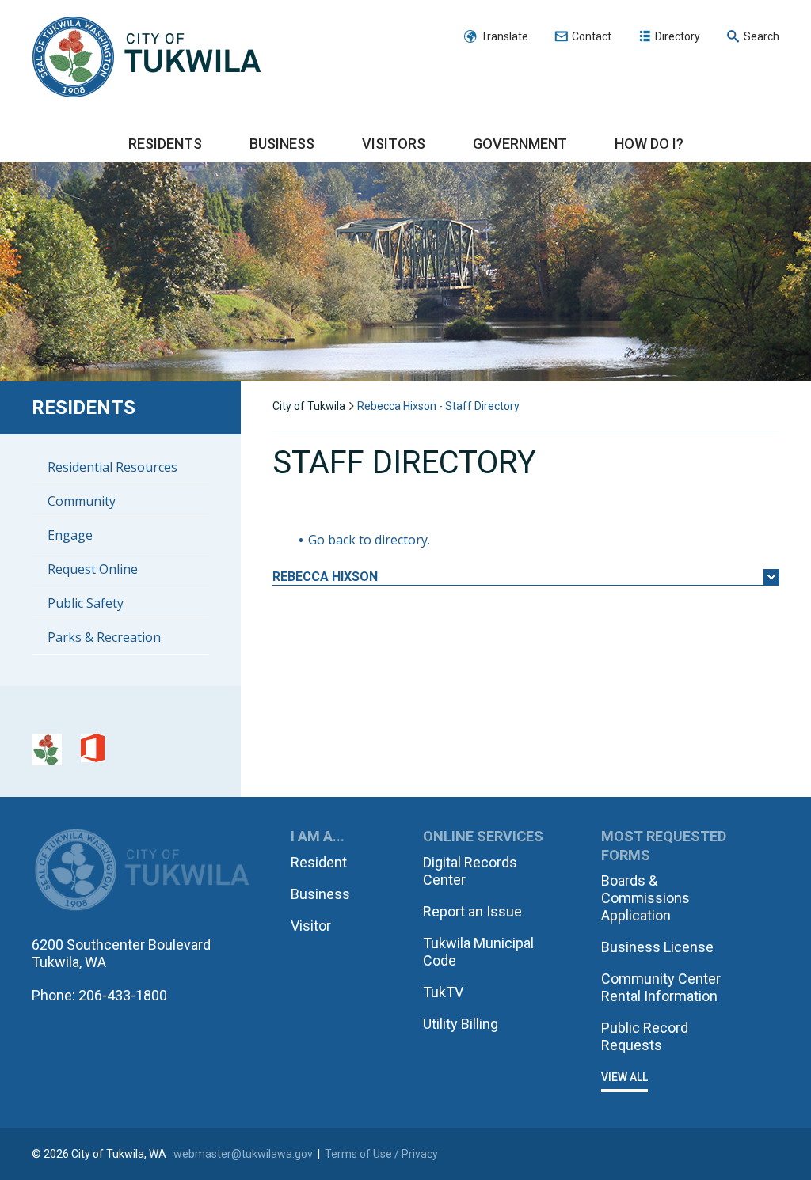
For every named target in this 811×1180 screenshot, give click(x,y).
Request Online (93, 569)
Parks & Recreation (104, 637)
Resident (319, 862)
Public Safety (86, 603)
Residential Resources (112, 467)
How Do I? (649, 143)
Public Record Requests (644, 1036)
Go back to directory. (369, 539)
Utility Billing (460, 1023)
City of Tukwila (146, 58)
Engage (70, 535)
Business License (657, 947)
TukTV (443, 992)
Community (82, 501)
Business (281, 143)
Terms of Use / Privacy (381, 1154)
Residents (165, 143)
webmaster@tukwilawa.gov (243, 1154)
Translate (504, 36)
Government (520, 143)
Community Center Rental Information (661, 987)
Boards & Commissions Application (645, 898)
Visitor (311, 925)
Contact (591, 36)
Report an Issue (472, 911)
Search (761, 36)
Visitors (393, 143)
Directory (677, 36)
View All (624, 1077)
